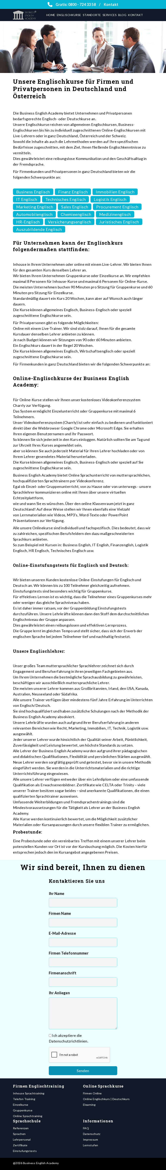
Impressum (90, 1139)
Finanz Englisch (73, 191)
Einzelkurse (20, 1104)
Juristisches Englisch (119, 221)
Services (110, 15)
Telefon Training (24, 1099)
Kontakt (111, 4)
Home (50, 15)
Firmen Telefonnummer (68, 953)
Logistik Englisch (110, 199)
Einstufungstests (25, 1151)
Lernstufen (90, 1145)
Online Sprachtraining (27, 1116)
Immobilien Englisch (115, 191)
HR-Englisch (28, 221)
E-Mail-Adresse (62, 933)
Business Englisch (33, 191)
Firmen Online (92, 1093)
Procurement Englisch (117, 206)
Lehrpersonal (22, 1139)
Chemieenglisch (76, 214)
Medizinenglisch (115, 214)
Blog (122, 15)
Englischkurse (69, 15)
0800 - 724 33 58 (82, 4)
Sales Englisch (74, 206)
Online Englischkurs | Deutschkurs (106, 1099)
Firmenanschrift (63, 973)
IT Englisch (26, 199)
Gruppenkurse (22, 1110)
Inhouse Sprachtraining (29, 1093)
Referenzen (21, 1128)
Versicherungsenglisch (69, 221)
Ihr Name (56, 893)
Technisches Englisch (65, 199)
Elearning (89, 1104)
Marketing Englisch (34, 206)
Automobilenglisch (34, 214)
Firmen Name (60, 913)
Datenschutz (91, 1134)
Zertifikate (20, 1145)
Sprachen (19, 1134)
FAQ (86, 1128)
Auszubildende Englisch (39, 229)
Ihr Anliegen (59, 993)
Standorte (92, 15)
